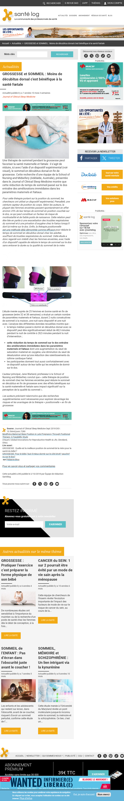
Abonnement (84, 16)
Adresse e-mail (13, 519)
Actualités (63, 16)
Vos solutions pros (112, 200)
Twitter (91, 55)
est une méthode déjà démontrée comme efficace (28, 229)
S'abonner (55, 524)
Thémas (95, 3)
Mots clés (9, 54)
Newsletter (33, 756)
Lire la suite (11, 635)
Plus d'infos (26, 798)
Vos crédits (112, 187)
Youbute (109, 55)
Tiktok (103, 55)
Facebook (86, 55)
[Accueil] (8, 15)
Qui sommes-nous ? (52, 756)
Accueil (5, 43)
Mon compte (115, 3)
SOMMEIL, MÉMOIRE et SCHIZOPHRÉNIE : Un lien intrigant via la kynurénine (53, 657)
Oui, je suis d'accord (84, 794)
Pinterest (97, 55)
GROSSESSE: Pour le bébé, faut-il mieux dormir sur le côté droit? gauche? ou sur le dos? (36, 455)
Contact (89, 756)
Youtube (57, 483)
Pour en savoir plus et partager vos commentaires (28, 466)
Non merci (103, 794)
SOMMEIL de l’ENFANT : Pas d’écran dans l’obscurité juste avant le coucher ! (15, 657)
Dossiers (73, 16)
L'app (85, 3)
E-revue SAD (71, 3)
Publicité (70, 756)
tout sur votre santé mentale (112, 174)
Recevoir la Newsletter (100, 151)
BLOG (110, 16)
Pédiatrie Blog (12, 459)
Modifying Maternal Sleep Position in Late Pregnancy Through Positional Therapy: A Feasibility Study (36, 435)
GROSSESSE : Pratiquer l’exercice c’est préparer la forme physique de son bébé (17, 570)
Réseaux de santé (99, 16)
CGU (80, 756)
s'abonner (98, 774)
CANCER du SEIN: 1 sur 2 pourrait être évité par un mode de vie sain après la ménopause (55, 570)
